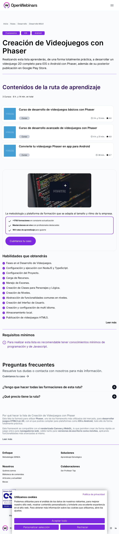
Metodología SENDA (11, 457)
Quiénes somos (9, 470)
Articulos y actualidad (11, 478)
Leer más (111, 322)
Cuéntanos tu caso (20, 241)
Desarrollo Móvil (36, 24)
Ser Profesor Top (68, 470)
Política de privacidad (94, 494)
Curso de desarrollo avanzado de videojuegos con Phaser (58, 128)
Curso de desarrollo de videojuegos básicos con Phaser (56, 109)
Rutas (12, 24)
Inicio (5, 24)
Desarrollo (22, 24)
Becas (5, 482)
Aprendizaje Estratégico (71, 457)
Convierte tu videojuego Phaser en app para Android (54, 146)
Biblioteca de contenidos (13, 474)
